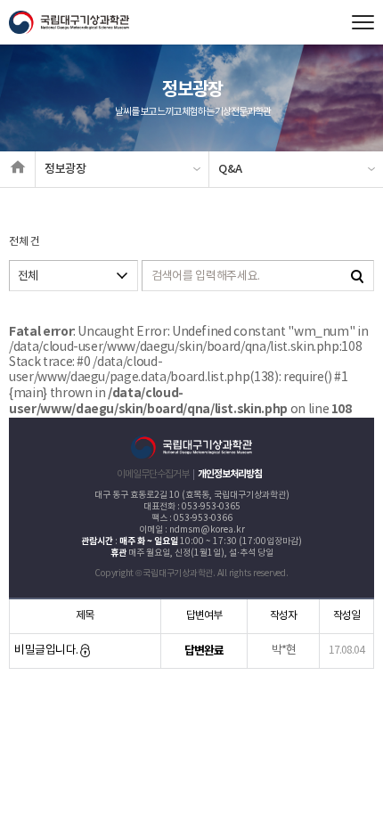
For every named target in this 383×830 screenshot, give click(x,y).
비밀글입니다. (47, 650)
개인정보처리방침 (230, 474)
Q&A (230, 169)
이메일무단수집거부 (153, 474)
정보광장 (65, 169)
